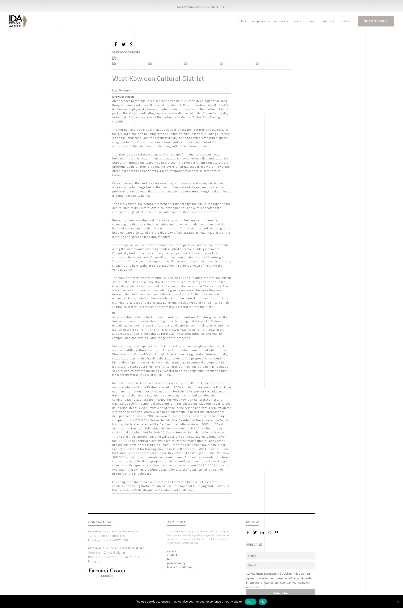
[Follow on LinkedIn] (263, 532)
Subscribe (280, 593)
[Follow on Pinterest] (278, 532)
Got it (251, 601)
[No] (398, 602)
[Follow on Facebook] (249, 532)
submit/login (376, 21)
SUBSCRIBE (254, 544)
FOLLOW (252, 522)
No (263, 601)
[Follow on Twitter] (256, 532)
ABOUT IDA (176, 522)
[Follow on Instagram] (271, 532)
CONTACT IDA (99, 522)
